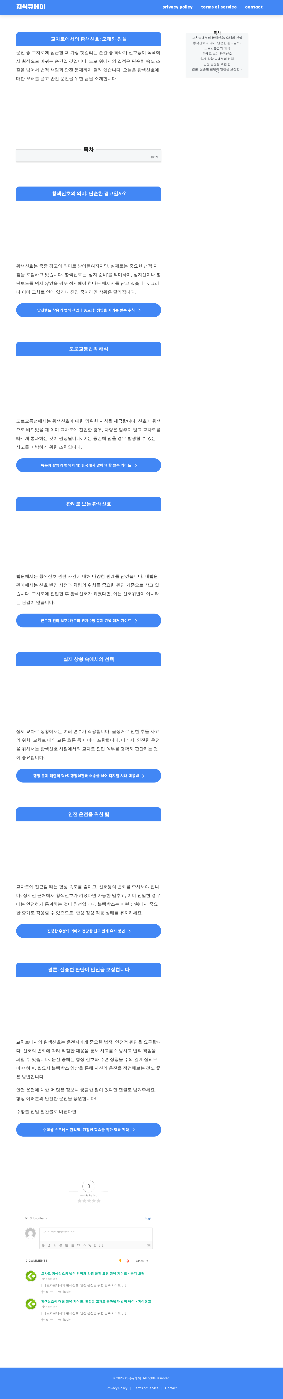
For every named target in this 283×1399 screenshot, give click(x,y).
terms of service (219, 7)
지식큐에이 (30, 7)
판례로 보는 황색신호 (217, 53)
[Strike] (61, 1245)
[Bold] (43, 1245)
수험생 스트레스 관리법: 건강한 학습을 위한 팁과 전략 (86, 1129)
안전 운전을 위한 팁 (217, 64)
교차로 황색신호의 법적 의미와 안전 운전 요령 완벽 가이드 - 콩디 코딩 (93, 1273)
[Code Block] (84, 1245)
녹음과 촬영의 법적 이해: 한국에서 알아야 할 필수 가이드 (86, 465)
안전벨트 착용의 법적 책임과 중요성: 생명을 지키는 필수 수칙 (86, 310)
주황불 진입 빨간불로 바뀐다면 (46, 1111)
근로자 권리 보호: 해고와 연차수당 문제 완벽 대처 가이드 (86, 620)
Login (148, 1218)
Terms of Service (146, 1388)
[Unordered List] (72, 1245)
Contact (171, 1388)
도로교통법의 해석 (217, 48)
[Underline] (55, 1245)
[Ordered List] (67, 1245)
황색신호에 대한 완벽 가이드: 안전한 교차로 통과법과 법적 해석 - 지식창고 (96, 1301)
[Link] (90, 1245)
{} (95, 1245)
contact (254, 7)
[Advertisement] (88, 116)
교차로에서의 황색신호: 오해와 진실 (217, 37)
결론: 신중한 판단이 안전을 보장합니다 (217, 70)
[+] (101, 1245)
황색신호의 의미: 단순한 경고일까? (217, 43)
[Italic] (49, 1245)
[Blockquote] (78, 1245)
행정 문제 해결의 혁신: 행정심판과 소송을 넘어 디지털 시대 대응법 (86, 775)
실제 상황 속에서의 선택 (217, 59)
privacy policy (177, 7)
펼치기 (154, 157)
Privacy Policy (116, 1388)
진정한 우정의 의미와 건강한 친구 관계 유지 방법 (86, 930)
